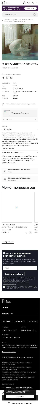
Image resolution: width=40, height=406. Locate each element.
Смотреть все (8, 246)
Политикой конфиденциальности (14, 286)
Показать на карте (9, 364)
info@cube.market (28, 340)
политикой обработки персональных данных (17, 392)
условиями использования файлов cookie (16, 390)
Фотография (27, 19)
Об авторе (7, 124)
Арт (20, 19)
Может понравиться (18, 192)
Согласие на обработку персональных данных (19, 384)
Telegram (7, 326)
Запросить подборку (14, 278)
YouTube (6, 331)
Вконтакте (20, 326)
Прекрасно (19, 396)
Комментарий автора (13, 157)
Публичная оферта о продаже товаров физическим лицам (16, 375)
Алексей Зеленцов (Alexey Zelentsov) (14, 231)
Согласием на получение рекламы (24, 293)
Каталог (14, 19)
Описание (7, 134)
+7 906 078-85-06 (9, 340)
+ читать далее (8, 152)
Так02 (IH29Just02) (8, 229)
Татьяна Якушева (10, 68)
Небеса (15, 98)
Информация (7, 318)
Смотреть (30, 8)
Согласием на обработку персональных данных (16, 287)
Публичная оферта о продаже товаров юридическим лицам (16, 380)
